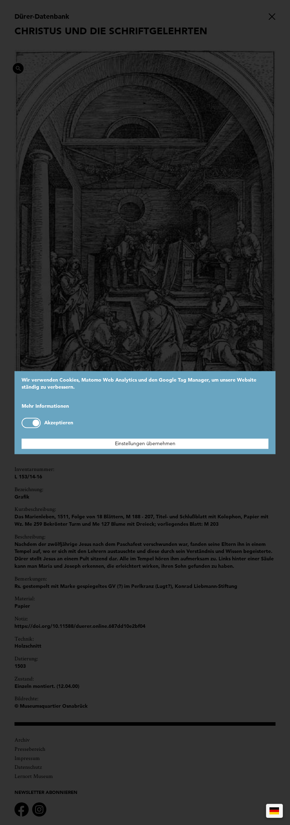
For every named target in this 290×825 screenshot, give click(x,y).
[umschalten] (31, 423)
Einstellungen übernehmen (145, 443)
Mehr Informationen (45, 406)
